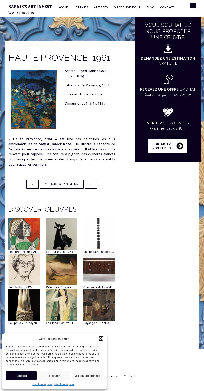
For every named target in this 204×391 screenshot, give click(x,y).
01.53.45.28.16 (23, 12)
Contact (167, 7)
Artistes (101, 7)
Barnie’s (82, 7)
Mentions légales (42, 384)
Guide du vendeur (127, 7)
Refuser (54, 375)
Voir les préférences (87, 375)
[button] (101, 338)
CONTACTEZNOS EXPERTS (163, 146)
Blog (150, 7)
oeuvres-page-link (61, 184)
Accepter (21, 375)
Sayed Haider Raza (92, 71)
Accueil (64, 7)
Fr (192, 5)
